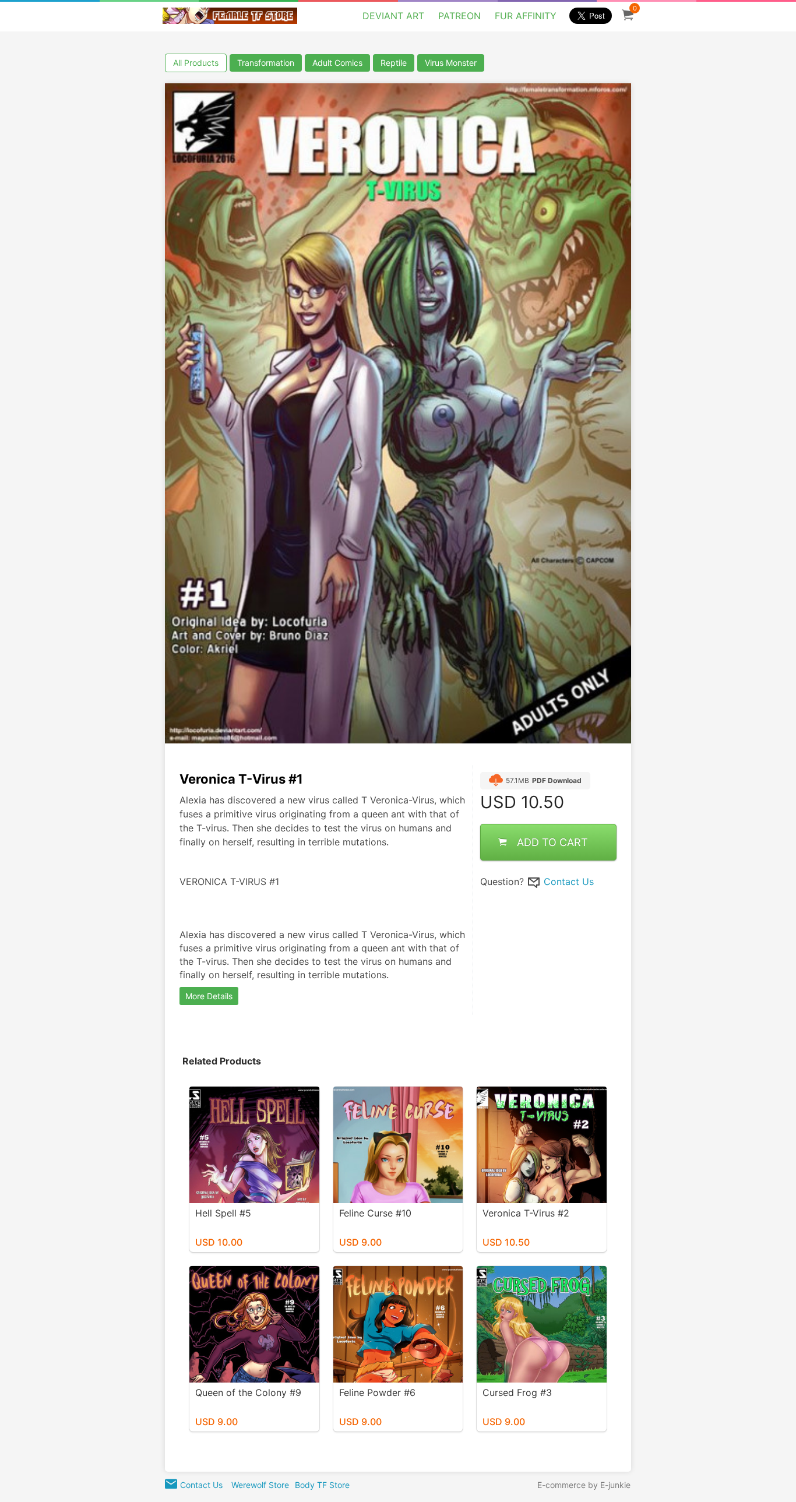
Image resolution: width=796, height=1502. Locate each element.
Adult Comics (337, 63)
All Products (196, 63)
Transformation (265, 63)
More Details (209, 996)
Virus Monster (451, 63)
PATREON (459, 16)
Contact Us (569, 881)
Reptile (394, 63)
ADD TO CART (552, 841)
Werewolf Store (260, 1485)
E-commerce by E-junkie (584, 1485)
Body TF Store (322, 1485)
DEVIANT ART (393, 16)
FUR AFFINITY (526, 16)
